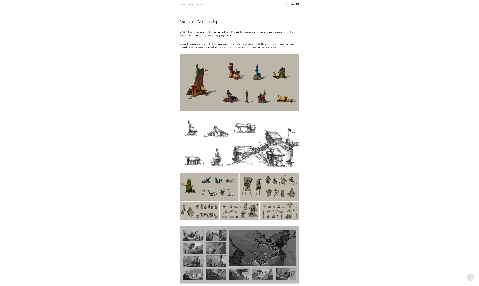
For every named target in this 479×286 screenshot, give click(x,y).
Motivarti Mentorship (209, 35)
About (199, 4)
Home (182, 4)
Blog (190, 4)
